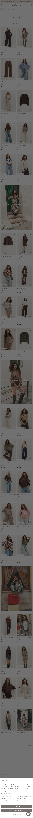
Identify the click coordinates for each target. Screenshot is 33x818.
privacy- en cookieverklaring (8, 801)
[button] (28, 813)
